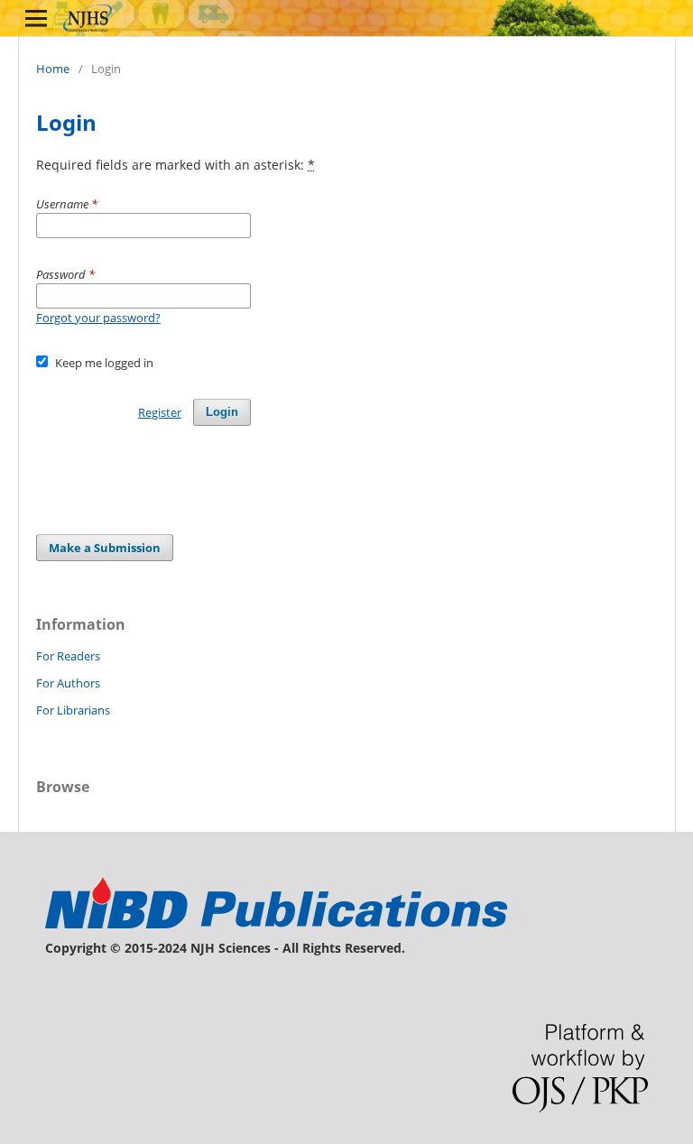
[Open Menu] (36, 18)
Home (52, 68)
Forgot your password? (98, 317)
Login (222, 412)
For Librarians (73, 710)
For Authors (68, 683)
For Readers (68, 656)
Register (159, 412)
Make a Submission (105, 548)
